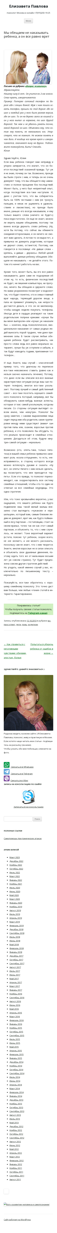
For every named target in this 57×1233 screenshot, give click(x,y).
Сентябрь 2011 (17, 1175)
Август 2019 (15, 910)
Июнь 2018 (15, 940)
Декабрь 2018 (16, 929)
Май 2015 (14, 1046)
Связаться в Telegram (21, 773)
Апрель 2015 (16, 1050)
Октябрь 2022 (16, 868)
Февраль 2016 (17, 1020)
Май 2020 (14, 895)
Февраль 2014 (17, 1092)
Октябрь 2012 (16, 1134)
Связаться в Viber (19, 780)
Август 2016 (15, 1001)
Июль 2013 (15, 1118)
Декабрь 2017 (16, 955)
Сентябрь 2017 (17, 963)
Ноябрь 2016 (16, 993)
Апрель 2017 (16, 982)
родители (33, 624)
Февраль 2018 (17, 948)
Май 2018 (14, 944)
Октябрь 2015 (16, 1031)
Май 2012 (14, 1149)
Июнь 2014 (15, 1081)
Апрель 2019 (16, 918)
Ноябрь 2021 (16, 883)
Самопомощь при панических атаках (23, 838)
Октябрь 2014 (16, 1069)
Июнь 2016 (15, 1005)
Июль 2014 (15, 1077)
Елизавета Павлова (28, 6)
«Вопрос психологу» (36, 86)
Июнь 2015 (15, 1043)
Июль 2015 (15, 1039)
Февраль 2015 (17, 1054)
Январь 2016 (16, 1024)
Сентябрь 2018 (17, 933)
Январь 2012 (16, 1164)
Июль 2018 (15, 937)
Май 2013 (14, 1122)
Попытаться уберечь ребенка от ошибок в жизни (41, 649)
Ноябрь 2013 (16, 1103)
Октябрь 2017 (16, 959)
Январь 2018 (16, 952)
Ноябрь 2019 (16, 906)
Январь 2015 (16, 1058)
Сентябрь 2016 (17, 997)
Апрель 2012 (16, 1153)
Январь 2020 (16, 902)
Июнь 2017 (15, 974)
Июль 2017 (15, 971)
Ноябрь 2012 (16, 1130)
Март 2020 (15, 899)
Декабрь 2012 (16, 1126)
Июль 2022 (15, 872)
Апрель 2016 (16, 1012)
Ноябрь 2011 (16, 1168)
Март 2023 (15, 857)
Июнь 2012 (15, 1145)
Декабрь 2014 (16, 1062)
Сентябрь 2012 (17, 1137)
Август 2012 (15, 1141)
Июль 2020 (15, 887)
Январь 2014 (16, 1096)
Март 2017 (15, 986)
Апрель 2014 (16, 1084)
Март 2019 (15, 921)
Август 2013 (15, 1115)
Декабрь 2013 (16, 1099)
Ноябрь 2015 (16, 1027)
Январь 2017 (16, 990)
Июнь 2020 (15, 891)
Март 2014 (15, 1088)
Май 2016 (14, 1009)
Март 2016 (15, 1016)
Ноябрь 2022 (16, 865)
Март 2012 (15, 1156)
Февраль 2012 (17, 1160)
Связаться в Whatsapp (22, 766)
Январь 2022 (16, 880)
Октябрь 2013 (16, 1107)
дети (18, 624)
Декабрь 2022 (16, 861)
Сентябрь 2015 (17, 1035)
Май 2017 (14, 978)
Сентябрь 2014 (17, 1073)
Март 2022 (15, 876)
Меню (28, 21)
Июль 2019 (15, 914)
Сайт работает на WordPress (17, 1219)
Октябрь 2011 (16, 1171)
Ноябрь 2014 (16, 1065)
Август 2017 (15, 967)
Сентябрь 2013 (17, 1111)
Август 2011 (15, 1179)
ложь (24, 624)
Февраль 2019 (17, 925)
